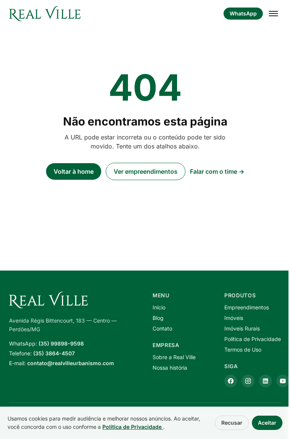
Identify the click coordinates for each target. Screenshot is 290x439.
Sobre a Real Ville (174, 357)
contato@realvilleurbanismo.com (70, 363)
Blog (158, 318)
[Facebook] (230, 381)
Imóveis (233, 318)
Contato (162, 328)
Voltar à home (74, 171)
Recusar (231, 422)
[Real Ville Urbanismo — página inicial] (45, 13)
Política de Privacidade (252, 339)
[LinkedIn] (265, 381)
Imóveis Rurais (242, 328)
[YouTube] (282, 381)
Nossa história (170, 367)
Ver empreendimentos (145, 171)
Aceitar (267, 422)
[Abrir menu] (273, 13)
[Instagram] (248, 381)
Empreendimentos (246, 307)
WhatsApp (243, 13)
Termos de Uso (242, 349)
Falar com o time (217, 171)
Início (159, 307)
